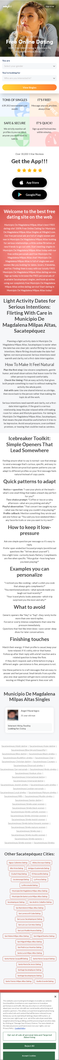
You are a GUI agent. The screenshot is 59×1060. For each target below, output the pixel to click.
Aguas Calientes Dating (18, 862)
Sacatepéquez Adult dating (14, 746)
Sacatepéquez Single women (18, 842)
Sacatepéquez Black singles (42, 753)
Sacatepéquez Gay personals (14, 769)
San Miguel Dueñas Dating (44, 936)
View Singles (29, 87)
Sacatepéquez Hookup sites (28, 773)
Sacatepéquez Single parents (28, 838)
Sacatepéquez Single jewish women (28, 819)
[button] (50, 6)
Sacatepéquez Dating (16, 902)
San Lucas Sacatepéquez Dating (29, 919)
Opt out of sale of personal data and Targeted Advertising (29, 1036)
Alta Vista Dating (16, 868)
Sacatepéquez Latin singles (43, 784)
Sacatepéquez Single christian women (28, 815)
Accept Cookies (29, 1056)
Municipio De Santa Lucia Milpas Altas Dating (29, 896)
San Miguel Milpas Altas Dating (29, 941)
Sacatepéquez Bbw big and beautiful (28, 750)
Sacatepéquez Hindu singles (43, 769)
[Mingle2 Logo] (7, 6)
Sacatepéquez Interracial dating (28, 780)
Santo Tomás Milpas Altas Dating (18, 981)
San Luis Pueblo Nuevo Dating (29, 930)
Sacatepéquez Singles (44, 842)
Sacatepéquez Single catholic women (28, 811)
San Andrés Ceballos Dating (40, 902)
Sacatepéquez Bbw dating (14, 753)
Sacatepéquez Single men (28, 831)
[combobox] (29, 66)
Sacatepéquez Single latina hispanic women (28, 823)
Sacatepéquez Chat (44, 757)
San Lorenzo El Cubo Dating (29, 913)
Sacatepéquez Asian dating (42, 746)
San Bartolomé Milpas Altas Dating (29, 908)
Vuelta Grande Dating (44, 981)
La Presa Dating (40, 879)
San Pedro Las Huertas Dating (29, 947)
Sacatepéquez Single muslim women (28, 835)
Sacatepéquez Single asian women (28, 804)
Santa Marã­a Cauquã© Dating (16, 958)
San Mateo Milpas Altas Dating (17, 936)
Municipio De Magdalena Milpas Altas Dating (29, 891)
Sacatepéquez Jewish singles (14, 784)
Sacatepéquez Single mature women (28, 827)
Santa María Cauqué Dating (43, 958)
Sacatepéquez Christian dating (16, 761)
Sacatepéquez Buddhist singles (18, 757)
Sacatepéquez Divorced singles (28, 765)
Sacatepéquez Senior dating (28, 800)
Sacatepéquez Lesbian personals (28, 788)
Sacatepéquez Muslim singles (39, 796)
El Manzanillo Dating (40, 874)
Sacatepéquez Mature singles (42, 792)
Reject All (29, 1046)
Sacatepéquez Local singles (13, 792)
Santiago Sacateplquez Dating (29, 970)
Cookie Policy (20, 1028)
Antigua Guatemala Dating (38, 868)
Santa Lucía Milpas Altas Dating (29, 953)
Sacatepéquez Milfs (13, 796)
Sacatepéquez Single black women (28, 808)
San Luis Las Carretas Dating (29, 924)
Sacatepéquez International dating (28, 777)
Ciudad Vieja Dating (19, 874)
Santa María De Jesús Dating (29, 964)
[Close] (55, 996)
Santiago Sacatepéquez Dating (29, 975)
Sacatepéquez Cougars (44, 761)
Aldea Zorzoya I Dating (41, 862)
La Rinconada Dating (29, 885)
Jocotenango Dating (21, 879)
